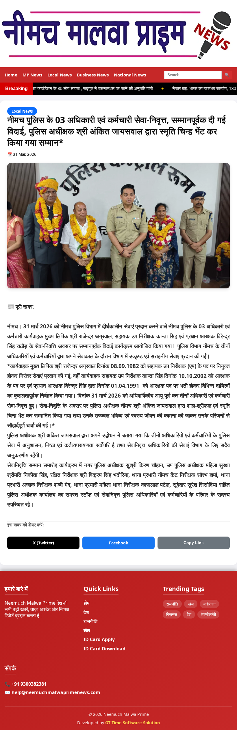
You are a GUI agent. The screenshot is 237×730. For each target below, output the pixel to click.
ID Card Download (104, 648)
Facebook (118, 543)
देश (86, 612)
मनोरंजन (209, 604)
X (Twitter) (43, 543)
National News (130, 75)
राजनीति (90, 621)
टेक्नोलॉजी (208, 614)
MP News (32, 75)
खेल (87, 630)
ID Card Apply (99, 639)
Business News (93, 75)
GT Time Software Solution (132, 722)
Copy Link (194, 542)
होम (86, 603)
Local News (59, 75)
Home (11, 75)
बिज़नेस (171, 614)
